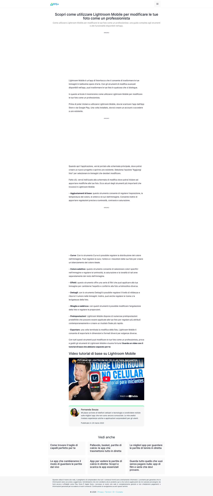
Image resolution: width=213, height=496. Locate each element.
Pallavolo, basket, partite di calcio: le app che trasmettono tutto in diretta (105, 448)
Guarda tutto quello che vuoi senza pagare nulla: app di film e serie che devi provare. (146, 465)
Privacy (101, 492)
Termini (108, 492)
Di (113, 492)
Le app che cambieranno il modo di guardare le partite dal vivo (66, 464)
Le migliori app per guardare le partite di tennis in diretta (146, 446)
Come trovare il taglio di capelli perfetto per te (64, 446)
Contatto (119, 492)
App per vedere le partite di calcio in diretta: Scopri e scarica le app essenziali (106, 464)
